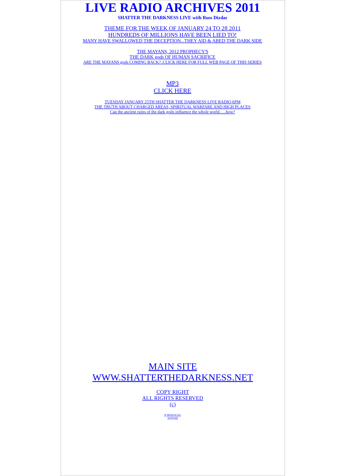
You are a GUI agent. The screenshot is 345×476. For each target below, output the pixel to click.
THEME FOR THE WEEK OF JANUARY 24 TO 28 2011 (172, 28)
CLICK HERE (172, 90)
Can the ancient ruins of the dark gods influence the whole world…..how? (172, 111)
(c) (173, 404)
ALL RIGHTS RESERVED (172, 398)
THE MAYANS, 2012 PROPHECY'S (172, 51)
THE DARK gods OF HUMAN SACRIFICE (172, 57)
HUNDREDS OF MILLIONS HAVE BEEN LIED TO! (172, 35)
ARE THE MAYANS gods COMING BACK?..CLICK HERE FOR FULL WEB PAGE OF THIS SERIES (172, 62)
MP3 (172, 83)
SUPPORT (173, 418)
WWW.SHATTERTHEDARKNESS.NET (172, 377)
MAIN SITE (173, 366)
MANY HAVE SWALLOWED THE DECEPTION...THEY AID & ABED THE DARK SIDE (172, 40)
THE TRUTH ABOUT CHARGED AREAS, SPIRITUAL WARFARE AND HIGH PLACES (172, 106)
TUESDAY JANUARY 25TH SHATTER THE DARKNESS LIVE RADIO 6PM (173, 101)
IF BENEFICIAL (172, 415)
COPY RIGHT (173, 392)
